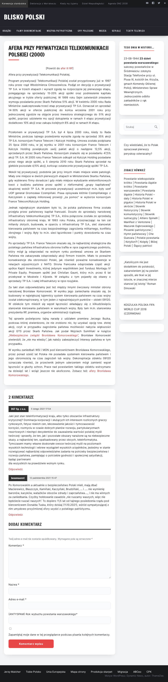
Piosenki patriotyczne (137, 230)
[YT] (147, 3)
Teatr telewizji (135, 30)
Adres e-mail (17, 599)
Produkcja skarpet (101, 671)
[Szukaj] (156, 126)
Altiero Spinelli (149, 218)
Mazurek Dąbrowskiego (138, 226)
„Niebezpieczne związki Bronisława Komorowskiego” (43, 335)
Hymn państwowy (135, 233)
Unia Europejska (55, 671)
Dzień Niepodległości (93, 3)
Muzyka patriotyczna (60, 30)
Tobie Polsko (33, 671)
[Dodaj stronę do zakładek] (165, 3)
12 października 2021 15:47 (43, 478)
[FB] (153, 3)
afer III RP (67, 68)
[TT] (159, 3)
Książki (7, 30)
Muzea (103, 30)
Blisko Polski (24, 16)
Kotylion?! (131, 241)
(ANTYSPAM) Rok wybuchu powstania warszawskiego (43, 614)
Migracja (123, 671)
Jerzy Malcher (12, 671)
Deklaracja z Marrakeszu (43, 3)
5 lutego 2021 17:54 (41, 409)
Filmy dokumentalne (29, 30)
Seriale (116, 30)
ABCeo (137, 671)
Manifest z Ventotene (137, 222)
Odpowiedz (16, 469)
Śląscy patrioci (143, 245)
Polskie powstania (148, 237)
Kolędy (144, 241)
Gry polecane (86, 30)
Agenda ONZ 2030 (118, 3)
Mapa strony (78, 671)
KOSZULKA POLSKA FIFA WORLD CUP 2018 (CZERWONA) (139, 309)
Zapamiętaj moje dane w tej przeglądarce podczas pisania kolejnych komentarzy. (59, 634)
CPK (149, 671)
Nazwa (14, 584)
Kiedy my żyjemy (69, 3)
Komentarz (16, 545)
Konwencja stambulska (14, 3)
